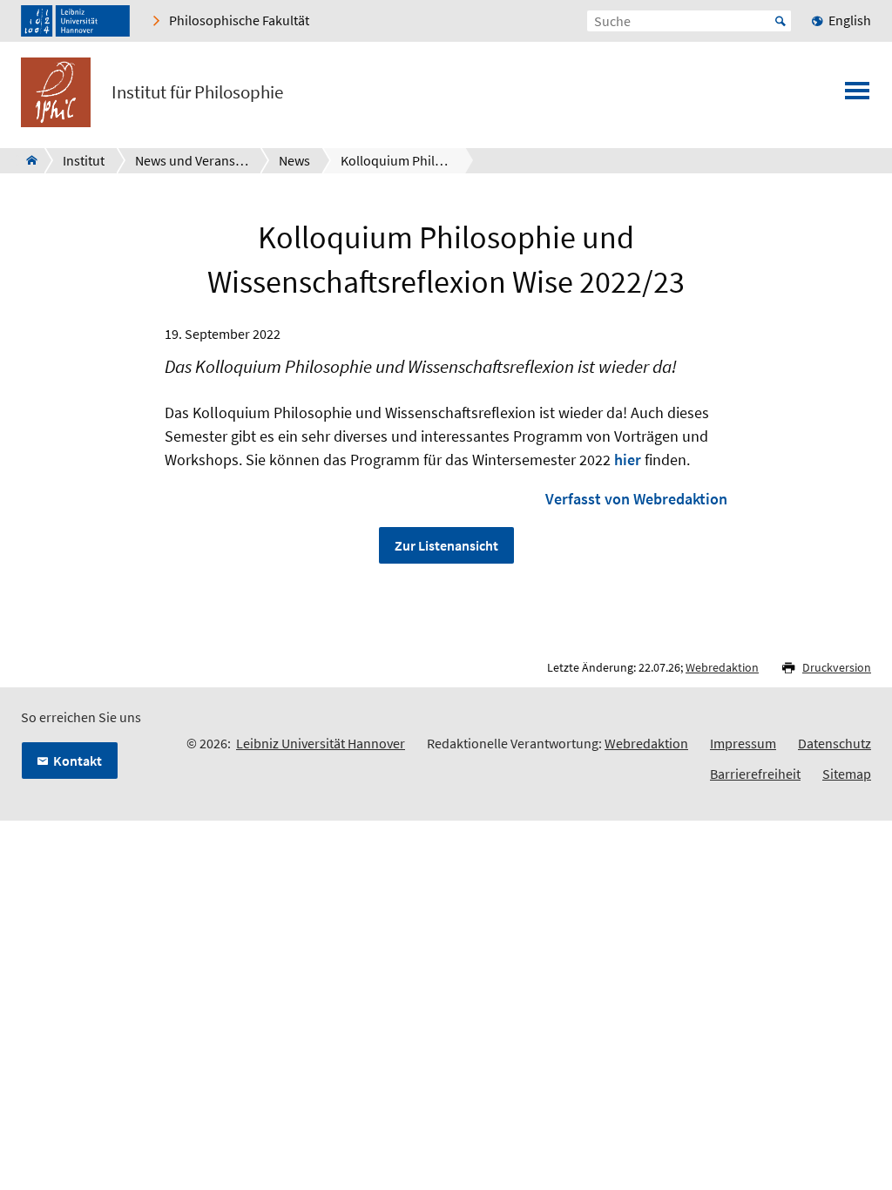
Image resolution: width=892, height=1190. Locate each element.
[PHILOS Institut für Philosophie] (26, 160)
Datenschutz (834, 743)
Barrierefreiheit (755, 773)
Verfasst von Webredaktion (636, 499)
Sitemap (846, 773)
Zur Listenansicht (446, 545)
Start (780, 20)
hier (627, 460)
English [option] (849, 20)
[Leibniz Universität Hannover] (75, 21)
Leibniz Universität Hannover (320, 743)
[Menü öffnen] (857, 95)
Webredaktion (722, 667)
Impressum (743, 743)
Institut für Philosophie (197, 92)
